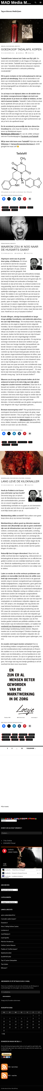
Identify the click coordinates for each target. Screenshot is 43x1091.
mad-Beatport (5, 934)
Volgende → (31, 748)
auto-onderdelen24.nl (8, 915)
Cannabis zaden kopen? (8, 919)
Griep (4, 442)
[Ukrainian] (36, 818)
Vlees (22, 739)
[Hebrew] (17, 818)
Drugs (3, 46)
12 (22, 748)
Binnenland (5, 478)
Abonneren (7, 996)
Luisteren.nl (5, 930)
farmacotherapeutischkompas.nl (23, 144)
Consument (6, 734)
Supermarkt (30, 737)
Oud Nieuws (10, 46)
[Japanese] (23, 818)
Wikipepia (4, 144)
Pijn (30, 442)
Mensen (31, 734)
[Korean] (24, 818)
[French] (11, 818)
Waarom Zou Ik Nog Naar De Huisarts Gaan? (19, 248)
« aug (3, 1034)
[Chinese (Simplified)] (6, 818)
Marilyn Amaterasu (7, 941)
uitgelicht (6, 210)
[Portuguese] (28, 818)
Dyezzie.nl (4, 922)
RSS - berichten (13, 1067)
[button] (35, 496)
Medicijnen (14, 207)
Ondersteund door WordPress (9, 1088)
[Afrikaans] (2, 818)
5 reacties (29, 253)
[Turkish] (34, 818)
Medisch (22, 207)
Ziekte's (17, 46)
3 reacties (30, 53)
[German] (13, 818)
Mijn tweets (5, 806)
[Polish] (26, 818)
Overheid (6, 737)
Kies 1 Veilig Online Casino (9, 926)
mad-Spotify (5, 938)
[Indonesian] (19, 818)
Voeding (28, 478)
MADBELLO (20, 53)
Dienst (15, 734)
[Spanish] (32, 818)
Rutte (21, 737)
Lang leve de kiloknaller (20, 481)
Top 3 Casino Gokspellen (9, 960)
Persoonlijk (5, 243)
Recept (30, 207)
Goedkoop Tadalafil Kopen (21, 49)
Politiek (21, 478)
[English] (9, 818)
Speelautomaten (6, 953)
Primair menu (40, 2)
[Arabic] (4, 818)
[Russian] (30, 818)
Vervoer (15, 739)
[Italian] (21, 818)
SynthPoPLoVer (6, 956)
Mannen (5, 207)
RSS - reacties (12, 1075)
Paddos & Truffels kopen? (9, 949)
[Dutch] (8, 818)
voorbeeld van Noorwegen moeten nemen (16, 626)
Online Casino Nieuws (8, 945)
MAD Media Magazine (17, 2)
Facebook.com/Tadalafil (29, 136)
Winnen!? (4, 968)
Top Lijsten (4, 964)
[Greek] (15, 818)
